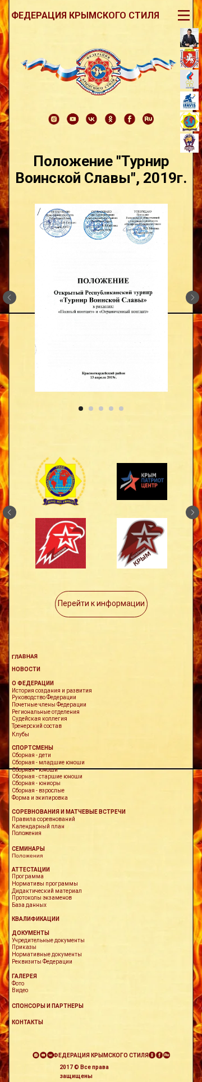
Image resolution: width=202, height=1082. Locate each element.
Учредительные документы (48, 940)
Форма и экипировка (40, 798)
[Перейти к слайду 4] (111, 408)
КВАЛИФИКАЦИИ (35, 919)
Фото (18, 983)
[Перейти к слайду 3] (101, 408)
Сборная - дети (31, 755)
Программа (28, 876)
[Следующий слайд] (192, 297)
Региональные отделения (46, 712)
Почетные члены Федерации (49, 705)
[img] (98, 71)
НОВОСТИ (26, 669)
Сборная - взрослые (38, 790)
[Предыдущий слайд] (9, 297)
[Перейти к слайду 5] (121, 408)
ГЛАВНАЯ (25, 656)
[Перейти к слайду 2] (91, 408)
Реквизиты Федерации (42, 962)
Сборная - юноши (35, 770)
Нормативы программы (45, 884)
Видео (20, 990)
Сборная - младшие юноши (48, 762)
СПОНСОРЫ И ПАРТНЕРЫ (48, 1006)
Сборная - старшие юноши (47, 776)
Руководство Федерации (44, 697)
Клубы (20, 734)
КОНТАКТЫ (27, 1022)
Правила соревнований (43, 819)
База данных (29, 905)
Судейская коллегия (39, 719)
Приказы (24, 947)
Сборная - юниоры (36, 783)
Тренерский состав (37, 726)
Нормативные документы (47, 954)
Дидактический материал (47, 891)
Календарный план (38, 826)
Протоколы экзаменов (42, 898)
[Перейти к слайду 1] (81, 408)
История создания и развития (52, 690)
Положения (27, 855)
